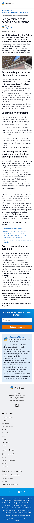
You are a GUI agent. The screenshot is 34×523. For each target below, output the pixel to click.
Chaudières (5, 424)
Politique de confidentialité (10, 484)
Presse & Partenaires (8, 460)
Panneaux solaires (7, 417)
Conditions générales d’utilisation (12, 475)
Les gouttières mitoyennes (12, 229)
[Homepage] (14, 4)
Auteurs (4, 457)
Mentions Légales (7, 478)
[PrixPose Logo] (17, 388)
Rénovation (5, 442)
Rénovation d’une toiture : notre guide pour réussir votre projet (16, 13)
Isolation (4, 436)
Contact (4, 463)
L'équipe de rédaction (16, 337)
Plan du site (5, 466)
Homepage (5, 10)
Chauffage (5, 430)
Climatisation (6, 433)
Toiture (4, 439)
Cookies (4, 481)
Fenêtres (4, 445)
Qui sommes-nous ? (8, 454)
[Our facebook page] (17, 405)
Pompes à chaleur (7, 427)
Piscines (4, 420)
